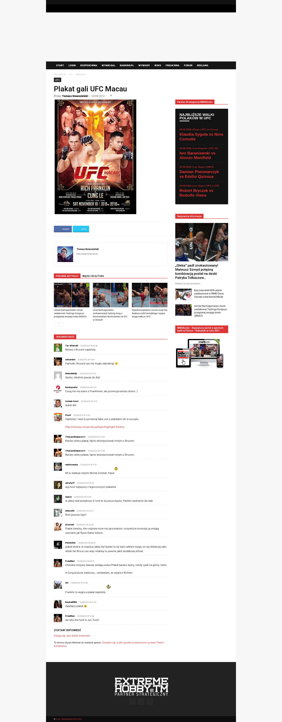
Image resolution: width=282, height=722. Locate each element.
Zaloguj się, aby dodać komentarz (72, 635)
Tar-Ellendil (71, 345)
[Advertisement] (141, 37)
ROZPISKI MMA (88, 65)
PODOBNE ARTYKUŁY (67, 276)
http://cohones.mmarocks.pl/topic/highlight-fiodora (94, 426)
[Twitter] (225, 2)
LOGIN (72, 65)
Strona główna (60, 74)
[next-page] (61, 325)
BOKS (158, 65)
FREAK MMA (172, 65)
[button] (224, 65)
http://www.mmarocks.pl (87, 254)
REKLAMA (202, 65)
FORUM (188, 65)
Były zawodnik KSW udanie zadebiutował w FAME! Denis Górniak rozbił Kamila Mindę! (209, 293)
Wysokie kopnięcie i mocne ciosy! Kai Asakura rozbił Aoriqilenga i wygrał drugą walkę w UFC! (149, 313)
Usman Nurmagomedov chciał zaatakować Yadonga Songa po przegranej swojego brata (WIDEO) (70, 313)
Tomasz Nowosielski (75, 96)
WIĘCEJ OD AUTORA (93, 276)
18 (111, 95)
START (60, 65)
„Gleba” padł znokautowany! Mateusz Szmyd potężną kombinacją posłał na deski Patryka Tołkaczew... (196, 271)
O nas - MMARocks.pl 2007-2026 (68, 719)
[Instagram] (220, 2)
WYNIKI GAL (108, 65)
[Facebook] (215, 2)
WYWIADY (144, 65)
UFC (70, 74)
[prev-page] (56, 325)
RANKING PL (127, 65)
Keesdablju (71, 373)
